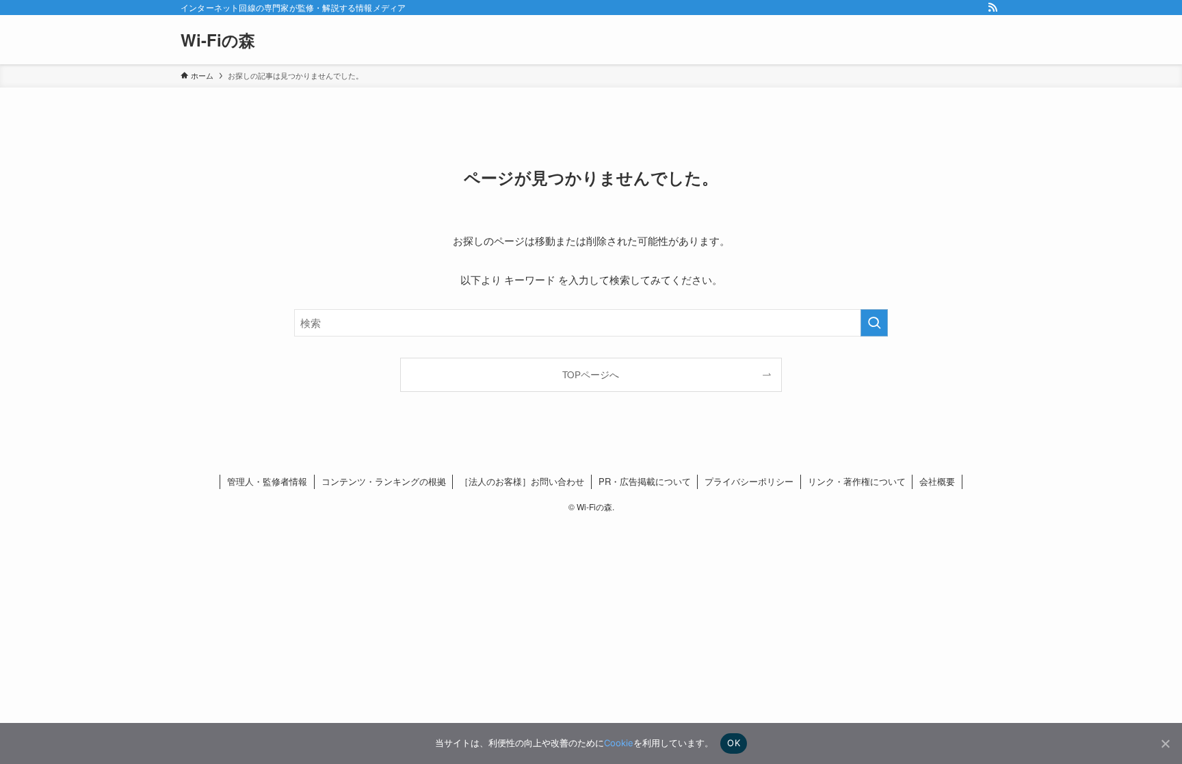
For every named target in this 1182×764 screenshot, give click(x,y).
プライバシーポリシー (749, 481)
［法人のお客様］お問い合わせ (522, 481)
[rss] (992, 7)
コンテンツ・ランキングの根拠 (383, 481)
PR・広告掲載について (645, 481)
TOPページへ (590, 374)
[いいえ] (1165, 743)
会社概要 (937, 481)
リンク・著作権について (857, 481)
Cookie (618, 742)
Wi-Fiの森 (218, 39)
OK (733, 742)
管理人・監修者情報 (267, 481)
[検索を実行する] (874, 323)
